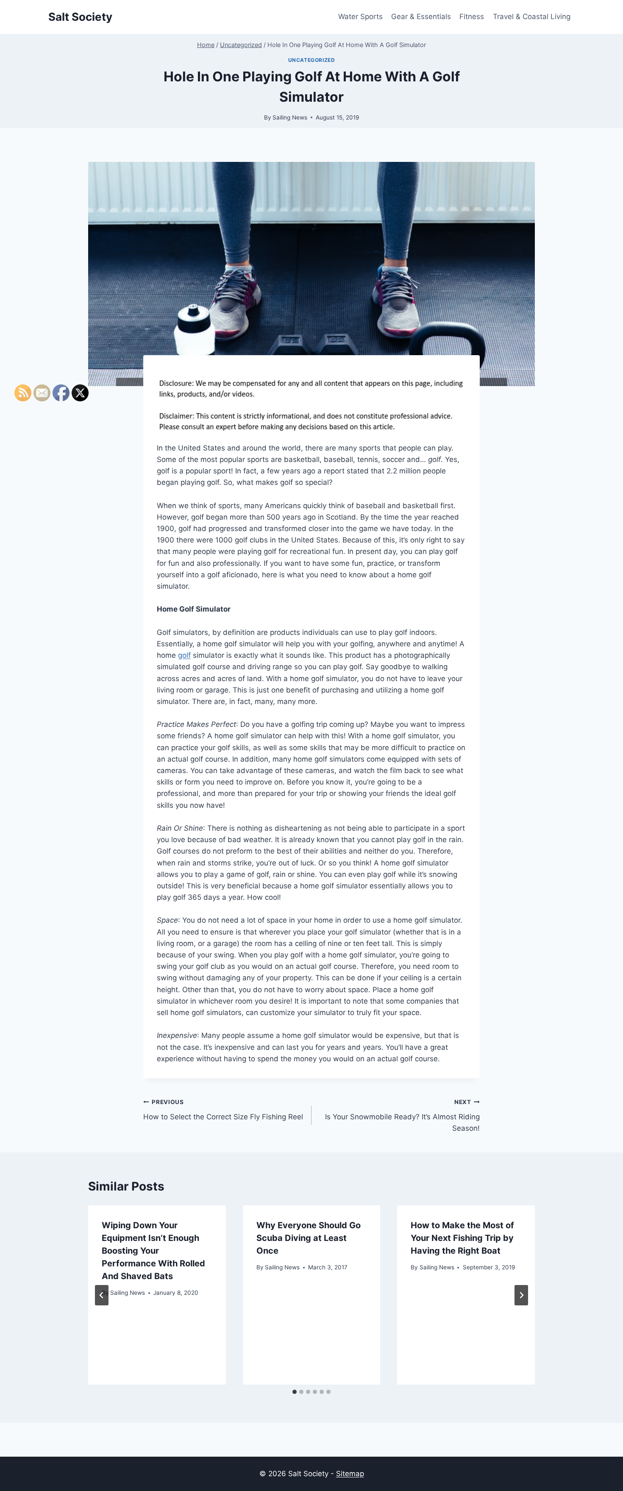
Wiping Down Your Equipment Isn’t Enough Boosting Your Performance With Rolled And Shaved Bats (153, 1250)
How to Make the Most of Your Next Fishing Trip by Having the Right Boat (462, 1238)
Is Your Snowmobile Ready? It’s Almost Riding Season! (402, 1115)
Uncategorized (311, 60)
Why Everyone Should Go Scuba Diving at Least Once (308, 1238)
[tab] (294, 1392)
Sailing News (290, 117)
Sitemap (350, 1473)
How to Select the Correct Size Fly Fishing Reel (223, 1110)
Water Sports (360, 16)
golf (184, 655)
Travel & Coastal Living (531, 16)
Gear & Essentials (421, 16)
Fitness (471, 16)
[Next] (521, 1295)
